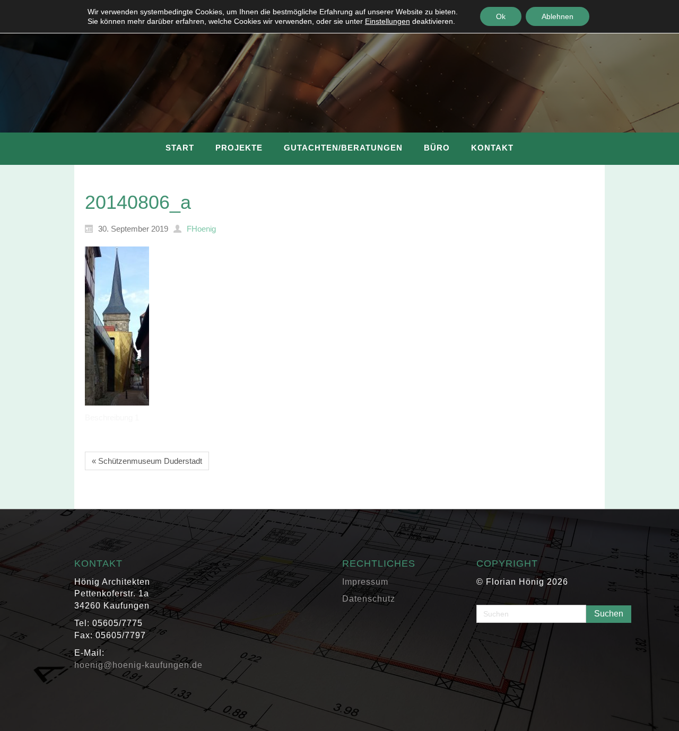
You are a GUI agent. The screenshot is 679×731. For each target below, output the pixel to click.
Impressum (365, 581)
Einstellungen (387, 21)
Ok (501, 16)
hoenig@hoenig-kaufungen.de (138, 665)
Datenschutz (368, 598)
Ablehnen (557, 16)
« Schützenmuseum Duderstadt (147, 460)
